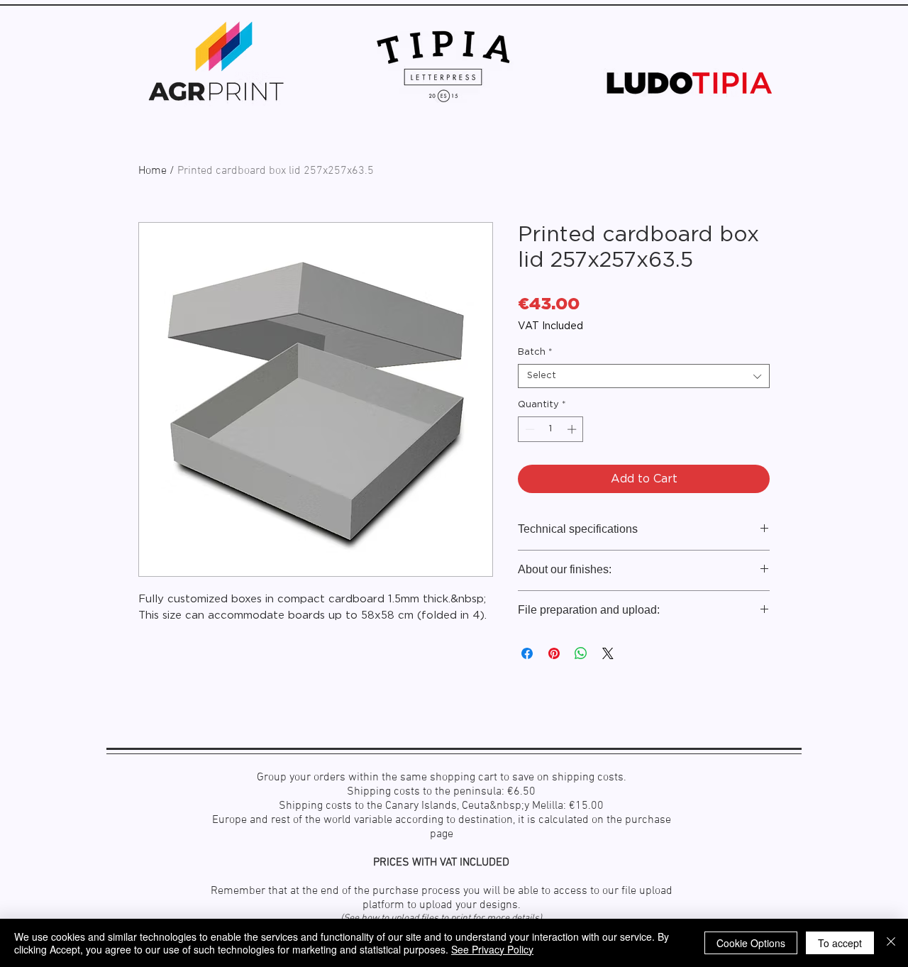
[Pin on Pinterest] (554, 653)
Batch (535, 352)
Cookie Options (750, 943)
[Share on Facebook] (527, 653)
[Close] (890, 943)
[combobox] (644, 376)
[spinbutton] (551, 429)
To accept (840, 943)
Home (152, 171)
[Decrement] (528, 429)
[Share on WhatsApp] (580, 653)
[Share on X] (607, 653)
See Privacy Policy (492, 949)
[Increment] (573, 429)
